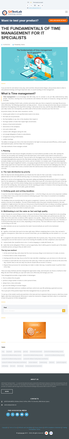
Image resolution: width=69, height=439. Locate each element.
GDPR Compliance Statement (52, 427)
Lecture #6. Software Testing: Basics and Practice (36, 358)
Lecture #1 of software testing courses (53, 351)
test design (20, 366)
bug (3, 351)
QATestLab (21, 433)
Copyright (5, 427)
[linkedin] (35, 5)
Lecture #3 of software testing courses (33, 355)
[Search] (63, 310)
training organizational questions (34, 366)
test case (12, 366)
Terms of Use (13, 427)
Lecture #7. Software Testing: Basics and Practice (14, 362)
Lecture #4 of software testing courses (54, 355)
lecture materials (33, 362)
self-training (5, 366)
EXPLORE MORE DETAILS (58, 20)
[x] (31, 5)
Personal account (38, 2)
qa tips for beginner (61, 362)
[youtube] (38, 5)
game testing (17, 351)
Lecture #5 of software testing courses (11, 358)
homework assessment (36, 351)
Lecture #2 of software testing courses (11, 355)
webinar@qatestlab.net (35, 8)
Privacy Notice (38, 427)
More (7, 391)
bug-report (9, 351)
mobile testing (43, 362)
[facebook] (27, 5)
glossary (25, 351)
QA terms (51, 362)
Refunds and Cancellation (26, 427)
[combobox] (29, 2)
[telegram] (42, 5)
